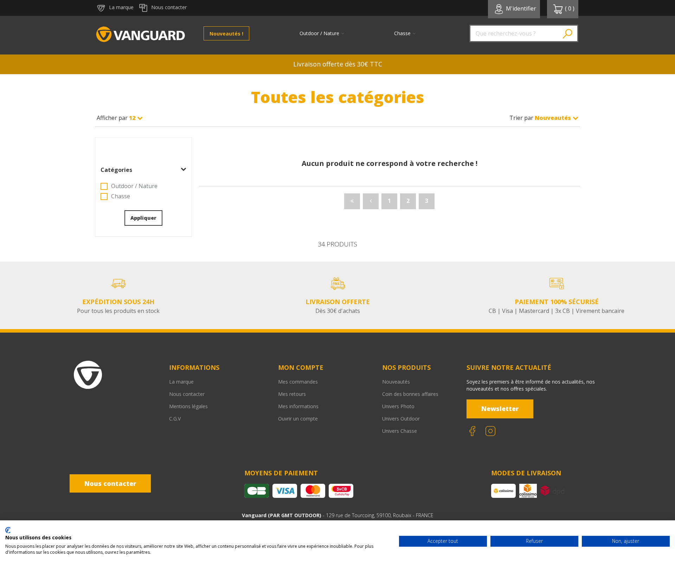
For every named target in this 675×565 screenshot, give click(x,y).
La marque (181, 381)
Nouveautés (396, 381)
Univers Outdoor (401, 418)
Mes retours (292, 394)
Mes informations (298, 406)
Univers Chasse (399, 431)
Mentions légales (188, 406)
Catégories (116, 170)
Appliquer (143, 217)
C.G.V (175, 418)
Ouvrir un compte (298, 418)
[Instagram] (490, 431)
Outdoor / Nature (134, 186)
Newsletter (500, 408)
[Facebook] (472, 431)
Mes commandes (298, 381)
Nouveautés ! (226, 33)
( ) (569, 8)
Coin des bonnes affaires (410, 394)
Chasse (120, 196)
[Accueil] (140, 35)
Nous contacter (187, 394)
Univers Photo (398, 406)
